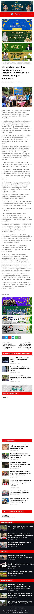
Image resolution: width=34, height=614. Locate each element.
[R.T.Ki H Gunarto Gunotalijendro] (17, 51)
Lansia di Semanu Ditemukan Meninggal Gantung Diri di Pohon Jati (20, 377)
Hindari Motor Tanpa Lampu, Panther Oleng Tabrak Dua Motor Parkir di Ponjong (20, 464)
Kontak (22, 608)
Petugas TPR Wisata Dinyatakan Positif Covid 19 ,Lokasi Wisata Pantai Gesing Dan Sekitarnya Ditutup (21, 564)
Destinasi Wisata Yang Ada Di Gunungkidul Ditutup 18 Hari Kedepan (20, 556)
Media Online (6, 82)
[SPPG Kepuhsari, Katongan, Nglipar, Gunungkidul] (17, 324)
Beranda (4, 62)
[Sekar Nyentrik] (17, 333)
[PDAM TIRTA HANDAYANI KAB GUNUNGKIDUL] (17, 30)
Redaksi (17, 608)
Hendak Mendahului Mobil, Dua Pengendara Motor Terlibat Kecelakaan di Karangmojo (19, 500)
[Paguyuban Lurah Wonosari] (17, 305)
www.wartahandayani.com (21, 612)
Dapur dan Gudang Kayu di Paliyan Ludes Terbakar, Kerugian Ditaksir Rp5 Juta (20, 368)
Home (11, 608)
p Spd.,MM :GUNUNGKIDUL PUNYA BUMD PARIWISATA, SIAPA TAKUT (20, 572)
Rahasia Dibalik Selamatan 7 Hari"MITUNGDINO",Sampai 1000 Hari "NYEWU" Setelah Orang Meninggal (19, 586)
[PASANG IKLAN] (17, 391)
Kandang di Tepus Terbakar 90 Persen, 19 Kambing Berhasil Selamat (19, 359)
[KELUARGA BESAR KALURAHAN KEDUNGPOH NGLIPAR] (17, 314)
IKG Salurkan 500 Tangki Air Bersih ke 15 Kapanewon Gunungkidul (20, 491)
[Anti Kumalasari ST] (17, 42)
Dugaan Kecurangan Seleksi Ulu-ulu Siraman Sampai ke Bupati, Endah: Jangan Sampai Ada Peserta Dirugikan (21, 482)
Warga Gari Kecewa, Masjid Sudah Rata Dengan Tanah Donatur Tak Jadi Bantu (20, 594)
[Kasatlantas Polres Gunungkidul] (17, 60)
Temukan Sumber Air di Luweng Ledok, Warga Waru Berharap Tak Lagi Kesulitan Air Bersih (20, 473)
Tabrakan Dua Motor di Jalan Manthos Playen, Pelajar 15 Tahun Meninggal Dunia (20, 455)
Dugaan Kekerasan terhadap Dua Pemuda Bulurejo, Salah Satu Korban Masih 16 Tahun (20, 446)
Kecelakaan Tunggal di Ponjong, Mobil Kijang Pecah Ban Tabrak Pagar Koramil (20, 602)
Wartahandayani (16, 611)
